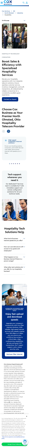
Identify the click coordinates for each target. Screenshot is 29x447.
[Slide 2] (11, 163)
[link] (2, 2)
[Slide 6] (19, 163)
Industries (20, 13)
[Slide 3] (13, 163)
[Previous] (3, 131)
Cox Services (6, 11)
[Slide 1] (9, 163)
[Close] (26, 416)
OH (14, 11)
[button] (23, 3)
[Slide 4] (15, 163)
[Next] (8, 131)
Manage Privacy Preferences (14, 444)
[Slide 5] (17, 163)
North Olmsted (9, 13)
